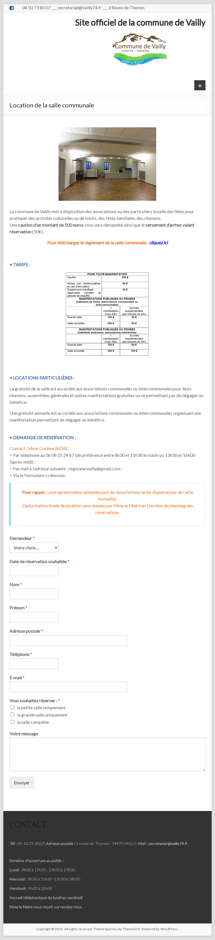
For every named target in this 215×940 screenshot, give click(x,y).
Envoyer (22, 782)
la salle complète (33, 722)
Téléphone (21, 654)
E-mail (17, 677)
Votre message (24, 733)
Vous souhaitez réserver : (35, 700)
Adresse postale (26, 630)
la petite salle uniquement (41, 707)
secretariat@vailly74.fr (168, 843)
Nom (16, 584)
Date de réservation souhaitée (39, 561)
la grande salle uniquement (42, 714)
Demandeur (22, 538)
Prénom (18, 607)
